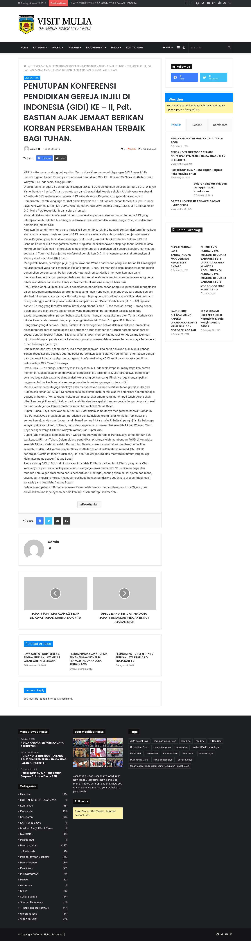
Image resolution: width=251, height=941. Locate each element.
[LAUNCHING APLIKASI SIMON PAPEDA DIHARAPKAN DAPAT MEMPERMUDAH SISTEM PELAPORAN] (184, 303)
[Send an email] (39, 149)
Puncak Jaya (206, 753)
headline (200, 741)
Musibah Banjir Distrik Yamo (36, 828)
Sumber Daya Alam (31, 902)
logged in (44, 698)
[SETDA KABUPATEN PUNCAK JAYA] (56, 24)
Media (115, 47)
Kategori (39, 47)
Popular (176, 125)
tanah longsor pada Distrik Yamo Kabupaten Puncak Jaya (159, 766)
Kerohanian (90, 504)
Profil (56, 47)
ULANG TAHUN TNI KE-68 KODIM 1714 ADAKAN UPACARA (103, 3)
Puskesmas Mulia (139, 759)
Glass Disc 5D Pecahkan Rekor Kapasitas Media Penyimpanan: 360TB (212, 318)
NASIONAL (26, 834)
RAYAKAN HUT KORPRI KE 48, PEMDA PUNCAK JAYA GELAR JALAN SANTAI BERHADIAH (42, 657)
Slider (23, 890)
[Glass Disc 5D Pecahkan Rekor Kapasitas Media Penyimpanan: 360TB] (214, 303)
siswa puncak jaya (163, 759)
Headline (25, 794)
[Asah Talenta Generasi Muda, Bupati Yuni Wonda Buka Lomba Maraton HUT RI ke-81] (115, 762)
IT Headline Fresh (139, 747)
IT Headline (215, 741)
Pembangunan (28, 845)
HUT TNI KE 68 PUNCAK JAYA (38, 799)
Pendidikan (26, 868)
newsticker (152, 753)
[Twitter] (48, 521)
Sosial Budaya (28, 896)
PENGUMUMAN (29, 873)
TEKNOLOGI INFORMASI (34, 908)
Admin (33, 149)
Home (24, 47)
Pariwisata (29, 851)
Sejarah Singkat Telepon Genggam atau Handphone (210, 187)
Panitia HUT (27, 839)
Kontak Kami (134, 47)
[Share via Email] (57, 521)
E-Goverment (95, 47)
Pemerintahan (28, 862)
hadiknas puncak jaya (165, 741)
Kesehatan (26, 817)
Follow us (81, 801)
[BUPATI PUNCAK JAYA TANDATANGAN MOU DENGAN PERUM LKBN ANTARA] (184, 239)
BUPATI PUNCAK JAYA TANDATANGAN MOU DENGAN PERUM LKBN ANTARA (181, 256)
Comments (220, 125)
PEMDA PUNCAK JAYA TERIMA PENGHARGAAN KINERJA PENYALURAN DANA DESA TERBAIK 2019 (88, 659)
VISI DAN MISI (43, 66)
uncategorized (28, 913)
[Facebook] (40, 521)
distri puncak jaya (139, 741)
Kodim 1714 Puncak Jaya (206, 747)
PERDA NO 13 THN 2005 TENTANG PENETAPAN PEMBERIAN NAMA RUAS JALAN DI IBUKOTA (198, 156)
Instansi (73, 47)
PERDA (24, 879)
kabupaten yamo (162, 747)
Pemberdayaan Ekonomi (34, 856)
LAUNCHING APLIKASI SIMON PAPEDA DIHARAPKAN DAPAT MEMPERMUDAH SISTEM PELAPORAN (184, 320)
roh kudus (26, 885)
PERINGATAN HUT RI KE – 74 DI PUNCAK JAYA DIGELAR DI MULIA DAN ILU (135, 657)
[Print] (66, 521)
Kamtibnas (26, 805)
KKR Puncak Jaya (30, 822)
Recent (197, 125)
